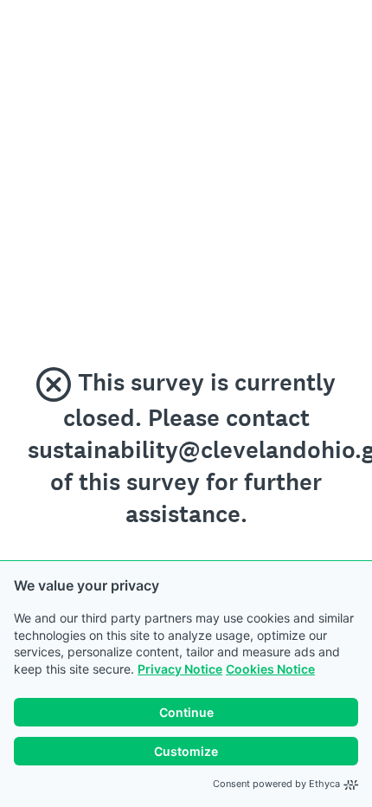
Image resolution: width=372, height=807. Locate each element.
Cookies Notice (270, 669)
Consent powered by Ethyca (276, 784)
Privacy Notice (180, 669)
